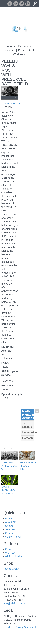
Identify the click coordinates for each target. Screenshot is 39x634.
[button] (27, 415)
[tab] (27, 414)
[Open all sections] (37, 411)
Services (10, 529)
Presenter (7, 385)
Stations (9, 46)
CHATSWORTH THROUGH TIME (27, 465)
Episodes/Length (9, 394)
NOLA (5, 362)
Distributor (7, 346)
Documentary (10, 103)
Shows (9, 525)
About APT (11, 522)
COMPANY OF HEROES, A (9, 465)
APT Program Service (9, 373)
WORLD (10, 552)
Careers (9, 533)
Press (21, 50)
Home (8, 518)
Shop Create (12, 568)
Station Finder (13, 536)
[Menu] (3, 3)
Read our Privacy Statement (20, 627)
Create (9, 549)
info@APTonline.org (15, 603)
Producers (24, 46)
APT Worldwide (14, 556)
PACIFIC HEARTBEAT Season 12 (8, 489)
